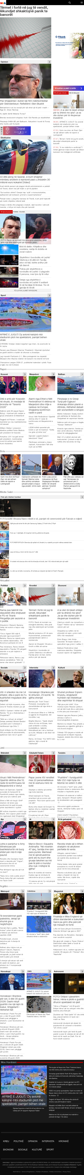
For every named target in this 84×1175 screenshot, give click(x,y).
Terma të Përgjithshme (28, 1172)
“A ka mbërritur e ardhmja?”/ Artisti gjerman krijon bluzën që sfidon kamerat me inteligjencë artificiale (68, 149)
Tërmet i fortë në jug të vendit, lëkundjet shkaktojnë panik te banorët (68, 141)
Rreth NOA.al (16, 1172)
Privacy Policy (67, 1172)
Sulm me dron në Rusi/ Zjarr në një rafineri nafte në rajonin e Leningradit (67, 132)
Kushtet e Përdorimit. (70, 1165)
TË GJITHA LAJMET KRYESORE (25, 290)
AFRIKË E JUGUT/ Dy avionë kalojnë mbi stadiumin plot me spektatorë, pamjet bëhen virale (68, 124)
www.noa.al (6, 1162)
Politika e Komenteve (55, 1172)
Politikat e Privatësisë (42, 1172)
